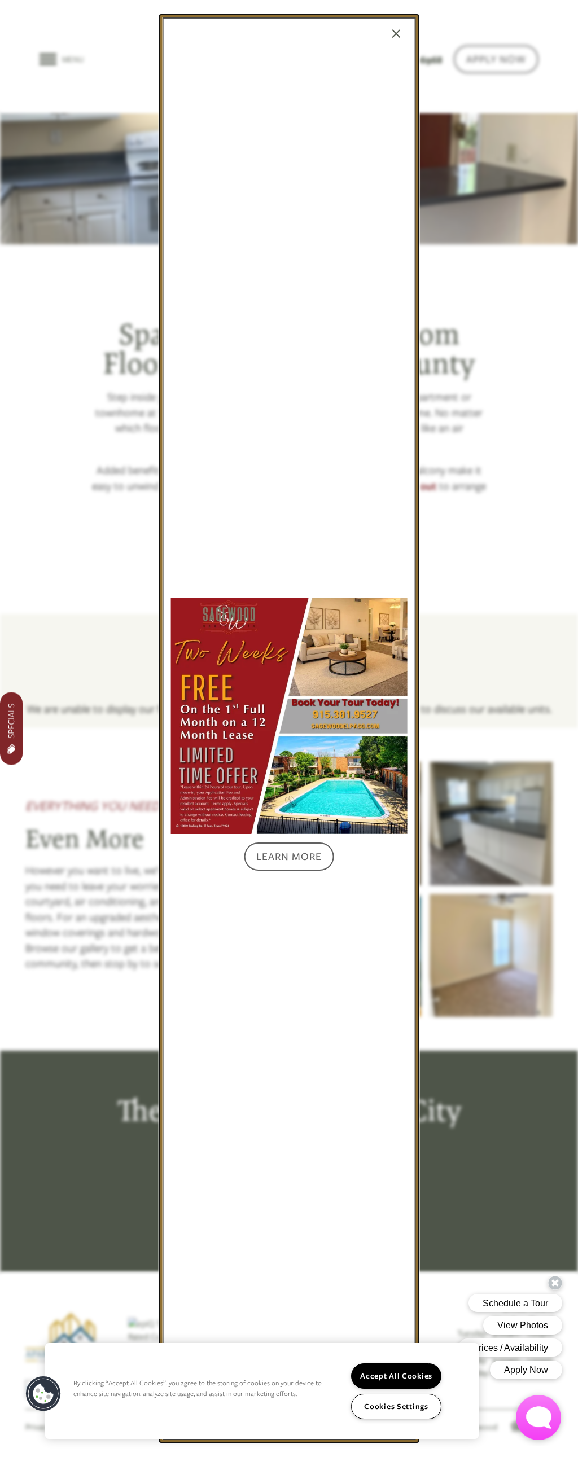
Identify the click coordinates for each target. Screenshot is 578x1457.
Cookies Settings (396, 1406)
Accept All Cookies (396, 1375)
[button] (289, 856)
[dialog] (289, 728)
